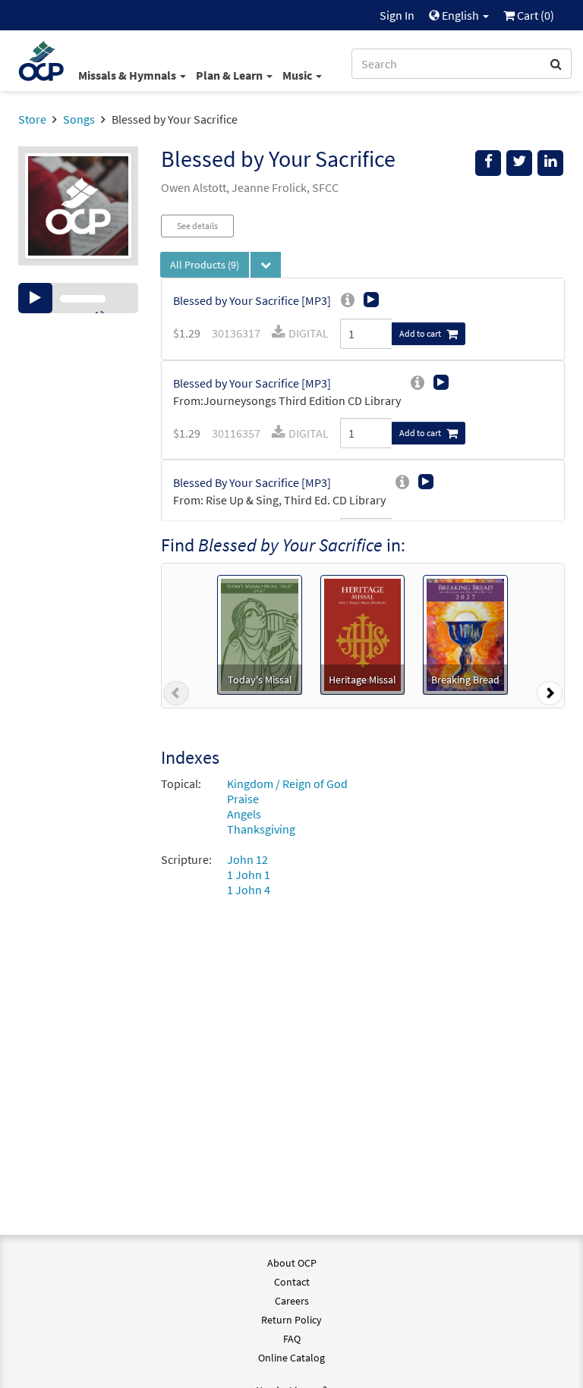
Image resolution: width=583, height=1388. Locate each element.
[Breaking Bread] (465, 633)
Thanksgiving (261, 829)
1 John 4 (248, 889)
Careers (292, 1301)
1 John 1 (248, 874)
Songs (79, 119)
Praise (243, 798)
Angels (244, 813)
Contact (292, 1282)
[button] (176, 696)
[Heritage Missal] (362, 633)
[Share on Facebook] (488, 163)
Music (298, 75)
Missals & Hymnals (128, 75)
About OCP (292, 1263)
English (460, 15)
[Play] (35, 298)
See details (197, 225)
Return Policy (291, 1320)
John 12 (247, 859)
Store (32, 119)
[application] (78, 298)
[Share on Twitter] (519, 163)
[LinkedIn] (550, 163)
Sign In (397, 15)
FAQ (292, 1339)
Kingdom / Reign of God (287, 783)
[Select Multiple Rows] (266, 265)
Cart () (534, 15)
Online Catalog (291, 1357)
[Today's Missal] (259, 633)
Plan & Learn (230, 75)
